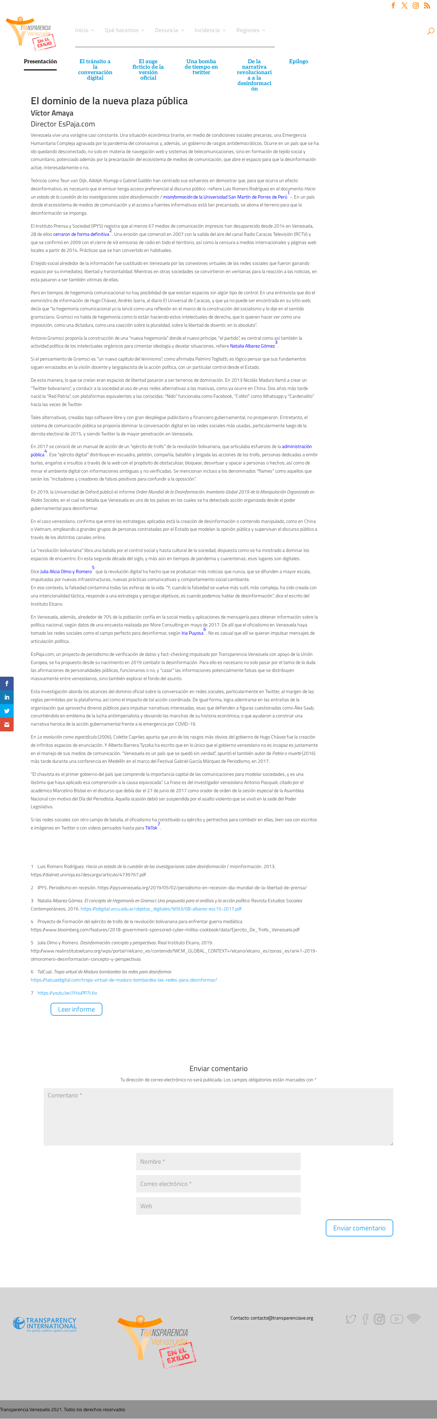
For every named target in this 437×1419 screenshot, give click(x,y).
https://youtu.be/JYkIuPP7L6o (67, 992)
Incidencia (207, 31)
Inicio (81, 31)
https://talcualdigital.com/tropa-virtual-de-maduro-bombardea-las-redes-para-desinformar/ (124, 979)
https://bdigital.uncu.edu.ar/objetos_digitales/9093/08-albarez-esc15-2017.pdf (161, 908)
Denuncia (166, 31)
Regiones (247, 31)
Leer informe (76, 1009)
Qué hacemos (122, 31)
